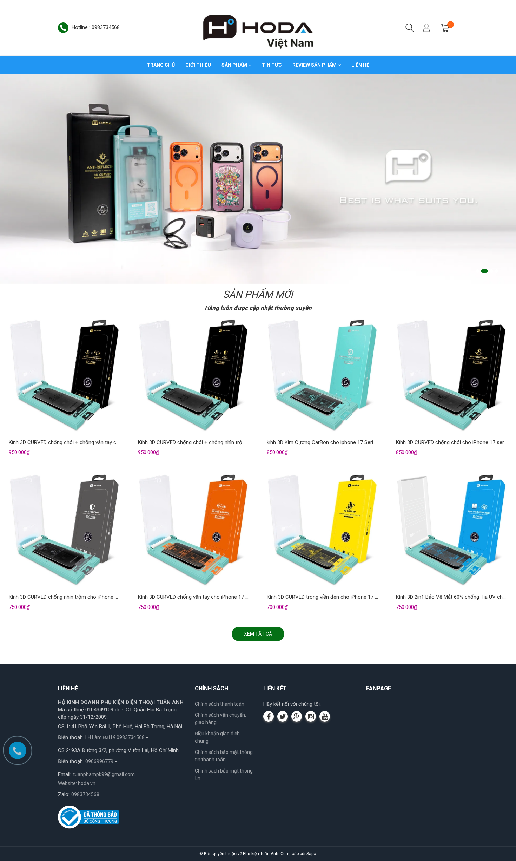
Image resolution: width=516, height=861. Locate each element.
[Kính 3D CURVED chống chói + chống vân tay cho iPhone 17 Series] (64, 376)
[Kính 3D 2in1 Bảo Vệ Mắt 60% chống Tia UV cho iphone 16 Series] (451, 531)
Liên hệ (360, 65)
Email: (64, 774)
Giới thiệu (198, 65)
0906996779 (99, 761)
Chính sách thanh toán (219, 704)
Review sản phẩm (315, 65)
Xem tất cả (258, 634)
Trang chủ (161, 65)
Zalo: (64, 794)
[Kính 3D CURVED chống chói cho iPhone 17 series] (451, 376)
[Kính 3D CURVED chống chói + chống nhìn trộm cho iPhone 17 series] (193, 376)
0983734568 (85, 794)
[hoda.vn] (258, 27)
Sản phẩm (234, 65)
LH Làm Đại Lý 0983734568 (115, 737)
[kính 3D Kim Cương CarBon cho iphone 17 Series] (322, 376)
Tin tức (272, 65)
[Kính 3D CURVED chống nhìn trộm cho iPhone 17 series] (64, 531)
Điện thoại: (70, 737)
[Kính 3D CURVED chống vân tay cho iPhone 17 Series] (193, 531)
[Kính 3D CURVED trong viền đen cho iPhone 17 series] (322, 531)
